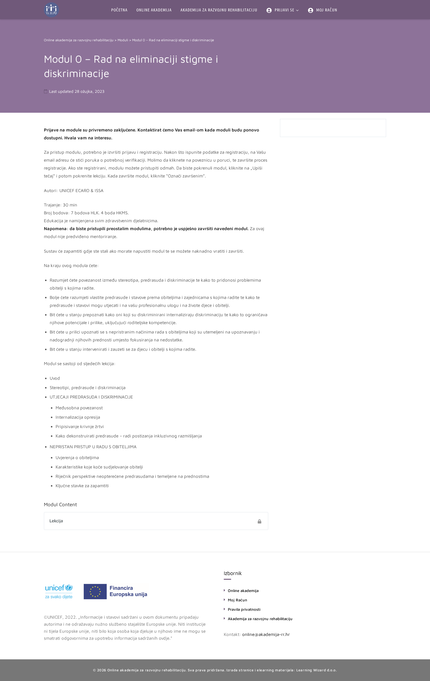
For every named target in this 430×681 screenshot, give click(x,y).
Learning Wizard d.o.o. (316, 670)
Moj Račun (237, 600)
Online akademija (243, 590)
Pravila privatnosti (244, 609)
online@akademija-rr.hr (266, 634)
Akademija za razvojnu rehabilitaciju (260, 618)
